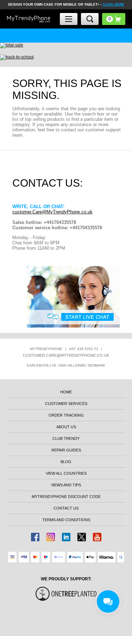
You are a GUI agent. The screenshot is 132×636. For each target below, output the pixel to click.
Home (66, 392)
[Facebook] (35, 537)
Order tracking (66, 415)
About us (66, 427)
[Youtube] (97, 537)
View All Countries (66, 473)
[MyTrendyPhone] (29, 19)
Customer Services (66, 403)
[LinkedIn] (66, 537)
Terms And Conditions (66, 520)
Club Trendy (66, 438)
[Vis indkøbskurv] (113, 19)
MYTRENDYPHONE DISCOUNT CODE (66, 496)
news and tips (66, 485)
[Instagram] (50, 537)
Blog (66, 462)
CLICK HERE (113, 4)
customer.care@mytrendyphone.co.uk (66, 355)
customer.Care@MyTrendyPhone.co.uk (52, 211)
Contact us (66, 508)
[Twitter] (81, 537)
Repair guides (66, 450)
